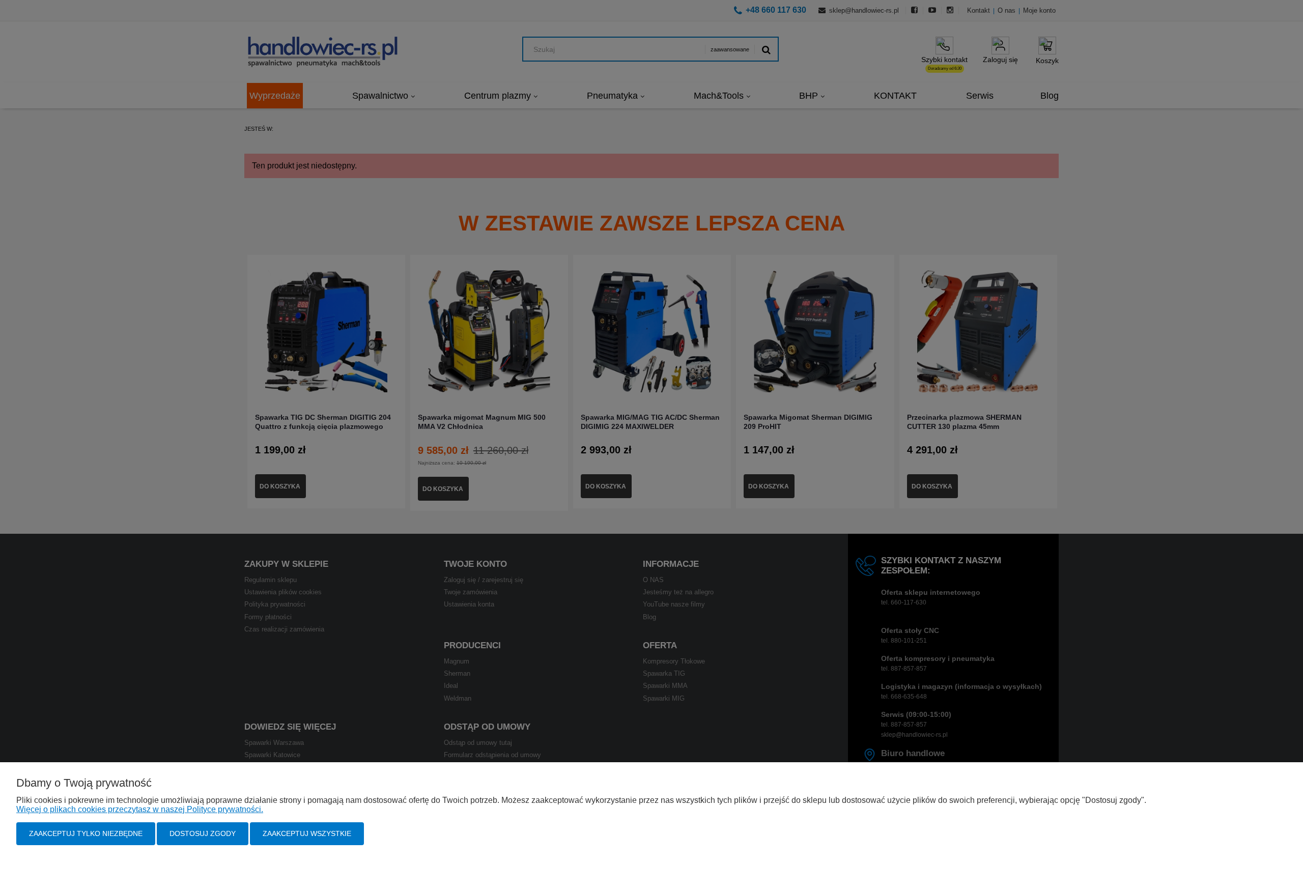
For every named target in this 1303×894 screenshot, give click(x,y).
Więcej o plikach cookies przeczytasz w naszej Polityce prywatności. (139, 809)
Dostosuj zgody (202, 833)
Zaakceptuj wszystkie (307, 833)
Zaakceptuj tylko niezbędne (86, 833)
